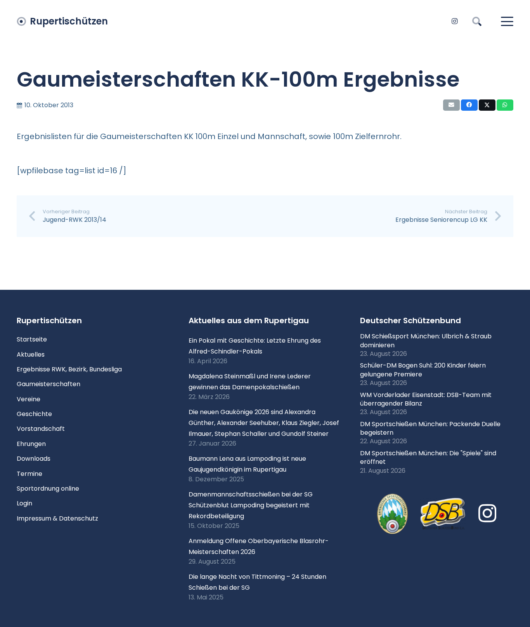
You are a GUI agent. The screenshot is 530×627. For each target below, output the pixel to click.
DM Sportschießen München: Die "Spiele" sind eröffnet (428, 457)
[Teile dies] (469, 105)
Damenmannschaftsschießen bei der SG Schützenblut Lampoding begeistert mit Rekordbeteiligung (251, 505)
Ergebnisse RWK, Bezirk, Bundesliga (69, 369)
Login (24, 503)
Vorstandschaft (41, 428)
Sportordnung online (48, 488)
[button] (477, 21)
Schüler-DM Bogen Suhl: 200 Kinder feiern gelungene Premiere (423, 369)
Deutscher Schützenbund (410, 320)
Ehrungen (31, 443)
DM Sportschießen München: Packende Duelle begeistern (430, 428)
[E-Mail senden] (451, 105)
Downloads (33, 458)
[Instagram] (454, 21)
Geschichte (34, 413)
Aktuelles (31, 354)
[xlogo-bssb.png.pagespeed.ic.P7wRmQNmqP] (392, 514)
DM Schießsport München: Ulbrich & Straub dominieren (426, 340)
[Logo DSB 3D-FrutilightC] (443, 514)
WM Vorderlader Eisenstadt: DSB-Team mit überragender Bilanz (426, 399)
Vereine (28, 399)
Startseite (32, 339)
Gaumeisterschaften (48, 384)
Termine (29, 473)
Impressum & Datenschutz (57, 518)
